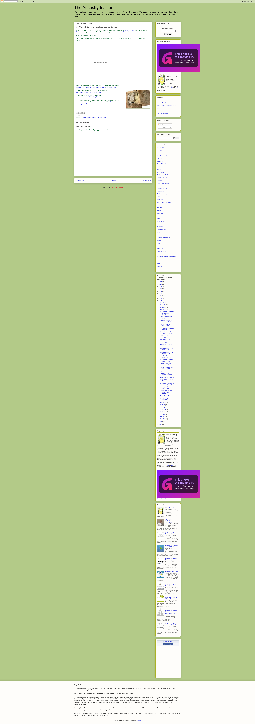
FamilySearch (161, 180)
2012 (160, 293)
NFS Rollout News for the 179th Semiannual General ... (167, 313)
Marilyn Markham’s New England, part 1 (166, 352)
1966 (171, 87)
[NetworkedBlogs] (168, 641)
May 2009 (163, 409)
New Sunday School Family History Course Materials (167, 341)
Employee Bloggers (162, 113)
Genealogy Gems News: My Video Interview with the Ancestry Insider (96, 87)
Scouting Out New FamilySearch (165, 325)
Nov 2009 (163, 305)
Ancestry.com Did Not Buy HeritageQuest (171, 559)
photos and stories (162, 229)
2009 (160, 300)
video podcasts (137, 32)
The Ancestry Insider (93, 7)
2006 (176, 87)
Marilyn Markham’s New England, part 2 (166, 349)
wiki (158, 269)
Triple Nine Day (164, 371)
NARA (158, 218)
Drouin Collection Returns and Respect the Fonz (167, 332)
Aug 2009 (163, 402)
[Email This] (77, 113)
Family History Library (163, 177)
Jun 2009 (163, 407)
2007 (160, 424)
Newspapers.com (162, 224)
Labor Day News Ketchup (167, 377)
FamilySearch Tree (162, 188)
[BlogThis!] (79, 113)
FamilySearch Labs (162, 186)
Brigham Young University (164, 153)
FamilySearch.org (162, 194)
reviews (159, 240)
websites (159, 266)
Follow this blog (168, 644)
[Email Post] (78, 115)
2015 (160, 286)
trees (158, 261)
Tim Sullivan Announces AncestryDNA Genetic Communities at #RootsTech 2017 (171, 611)
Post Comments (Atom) (117, 187)
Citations (159, 108)
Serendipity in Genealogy (164, 103)
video (104, 117)
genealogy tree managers (164, 202)
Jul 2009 (162, 405)
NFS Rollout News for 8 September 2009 (166, 360)
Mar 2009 (163, 414)
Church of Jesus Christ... (163, 156)
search (159, 246)
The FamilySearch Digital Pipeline (166, 105)
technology (160, 254)
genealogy (160, 199)
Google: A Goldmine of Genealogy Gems (166, 364)
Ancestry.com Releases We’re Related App (171, 546)
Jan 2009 (163, 419)
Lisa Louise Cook (129, 30)
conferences (94, 117)
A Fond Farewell (169, 508)
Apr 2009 (163, 412)
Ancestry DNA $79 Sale (171, 571)
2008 (160, 422)
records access (161, 235)
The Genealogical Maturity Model (166, 111)
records (159, 232)
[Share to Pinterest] (84, 113)
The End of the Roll (165, 396)
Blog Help (159, 150)
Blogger (139, 720)
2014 (160, 289)
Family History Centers (163, 175)
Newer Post (80, 181)
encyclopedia (160, 172)
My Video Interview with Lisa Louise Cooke (96, 27)
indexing (159, 207)
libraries (159, 210)
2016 (160, 284)
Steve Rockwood (161, 251)
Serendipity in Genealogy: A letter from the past (167, 383)
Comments (162, 127)
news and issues (161, 221)
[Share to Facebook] (82, 113)
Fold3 (158, 196)
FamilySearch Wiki (162, 191)
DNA (158, 166)
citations (159, 158)
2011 (160, 296)
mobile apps (160, 216)
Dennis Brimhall (161, 164)
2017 (160, 282)
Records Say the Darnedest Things (166, 100)
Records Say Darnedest (163, 237)
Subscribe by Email (162, 73)
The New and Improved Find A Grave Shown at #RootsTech (171, 521)
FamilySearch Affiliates (163, 183)
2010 (160, 298)
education (159, 169)
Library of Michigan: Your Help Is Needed (167, 368)
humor (100, 117)
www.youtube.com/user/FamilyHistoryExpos (88, 92)
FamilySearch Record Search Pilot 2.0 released (166, 392)
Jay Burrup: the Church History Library (166, 345)
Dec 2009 (163, 302)
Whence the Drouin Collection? (165, 399)
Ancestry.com (86, 117)
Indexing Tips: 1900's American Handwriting (171, 624)
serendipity (160, 248)
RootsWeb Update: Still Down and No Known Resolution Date (171, 584)
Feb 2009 (163, 416)
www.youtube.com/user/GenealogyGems (87, 97)
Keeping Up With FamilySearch (164, 387)
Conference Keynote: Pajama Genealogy (166, 374)
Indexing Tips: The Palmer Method (170, 533)
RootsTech (160, 243)
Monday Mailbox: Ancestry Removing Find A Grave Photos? (171, 597)
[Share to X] (81, 113)
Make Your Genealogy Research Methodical (166, 356)
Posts (161, 124)
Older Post (147, 181)
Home (114, 181)
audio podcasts (122, 32)
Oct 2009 (162, 307)
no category (160, 226)
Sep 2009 (163, 309)
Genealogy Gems (81, 32)
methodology (160, 213)
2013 (160, 291)
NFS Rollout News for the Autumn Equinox (167, 328)
